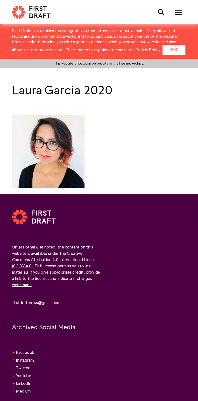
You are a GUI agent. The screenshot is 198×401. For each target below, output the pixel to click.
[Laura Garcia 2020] (48, 150)
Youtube (23, 375)
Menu (178, 12)
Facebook (25, 352)
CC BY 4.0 (22, 265)
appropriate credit (67, 272)
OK (174, 49)
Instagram (25, 360)
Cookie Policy (148, 49)
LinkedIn (23, 383)
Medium (23, 391)
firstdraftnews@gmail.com (36, 302)
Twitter (23, 367)
